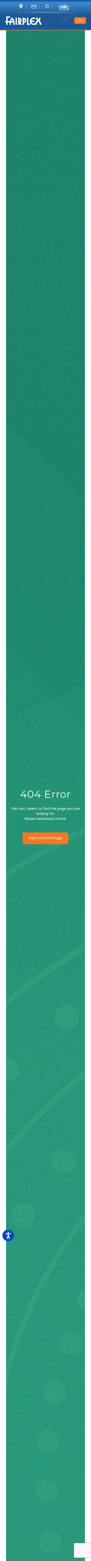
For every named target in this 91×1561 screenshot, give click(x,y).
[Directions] (21, 6)
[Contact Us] (34, 7)
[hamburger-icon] (80, 20)
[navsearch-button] (47, 7)
